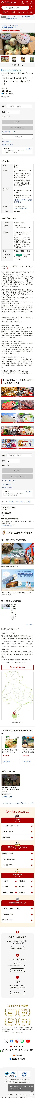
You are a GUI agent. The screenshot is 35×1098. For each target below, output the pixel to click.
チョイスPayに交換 (7, 914)
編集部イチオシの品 (7, 853)
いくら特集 (22, 881)
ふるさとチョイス (18, 1046)
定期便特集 (22, 892)
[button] (31, 7)
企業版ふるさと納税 (19, 1059)
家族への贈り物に (7, 920)
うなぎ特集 (5, 881)
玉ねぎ (28, 501)
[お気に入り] (32, 1094)
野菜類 (11, 501)
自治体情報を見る (19, 667)
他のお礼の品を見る (21, 208)
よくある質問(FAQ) (17, 970)
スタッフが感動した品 (8, 859)
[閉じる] (32, 1086)
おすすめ (29, 12)
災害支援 (18, 1055)
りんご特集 (5, 886)
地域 (13, 12)
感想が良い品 (6, 837)
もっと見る (29, 624)
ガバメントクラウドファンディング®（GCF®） (17, 1051)
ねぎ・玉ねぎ (20, 501)
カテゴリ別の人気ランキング (10, 826)
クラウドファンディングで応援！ (11, 908)
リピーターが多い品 (7, 831)
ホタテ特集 (22, 886)
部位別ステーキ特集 (7, 892)
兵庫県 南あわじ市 (7, 797)
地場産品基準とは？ (9, 525)
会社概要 (11, 1094)
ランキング (21, 12)
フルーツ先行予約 (7, 865)
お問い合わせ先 (8, 145)
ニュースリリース (21, 1094)
